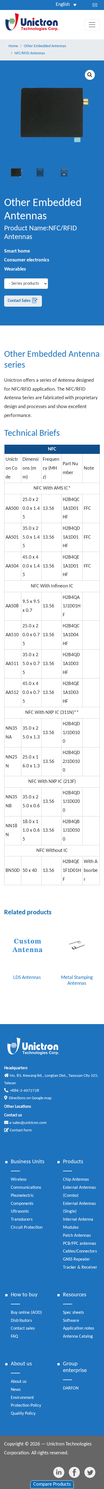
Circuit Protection (26, 1227)
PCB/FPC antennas (79, 1243)
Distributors (21, 1321)
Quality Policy (23, 1413)
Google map (42, 1098)
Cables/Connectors (80, 1251)
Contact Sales (19, 301)
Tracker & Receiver (80, 1267)
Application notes (78, 1328)
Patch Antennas (77, 1235)
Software (71, 1321)
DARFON (70, 1388)
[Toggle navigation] (92, 24)
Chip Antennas (76, 1179)
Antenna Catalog (78, 1336)
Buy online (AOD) (26, 1312)
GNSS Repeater (76, 1259)
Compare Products (52, 1484)
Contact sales (23, 1328)
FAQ (14, 1336)
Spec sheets (73, 1312)
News (16, 1390)
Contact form (20, 1130)
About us (18, 1381)
